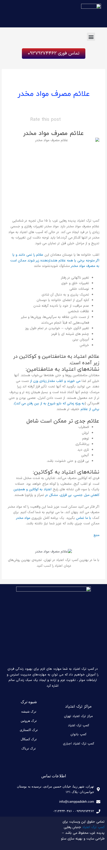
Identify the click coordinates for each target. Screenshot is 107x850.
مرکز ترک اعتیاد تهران (78, 716)
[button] (91, 37)
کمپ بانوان (78, 734)
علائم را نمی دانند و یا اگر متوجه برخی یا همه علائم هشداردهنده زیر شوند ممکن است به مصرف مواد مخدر (54, 260)
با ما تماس (83, 518)
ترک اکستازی (29, 730)
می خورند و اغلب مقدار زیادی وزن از (55, 381)
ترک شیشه (28, 711)
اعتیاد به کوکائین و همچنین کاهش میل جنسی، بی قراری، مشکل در (56, 492)
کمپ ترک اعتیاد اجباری (78, 743)
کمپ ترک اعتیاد (78, 725)
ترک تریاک (28, 748)
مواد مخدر (23, 518)
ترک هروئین (29, 721)
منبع (96, 535)
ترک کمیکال (29, 739)
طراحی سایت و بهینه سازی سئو (83, 838)
